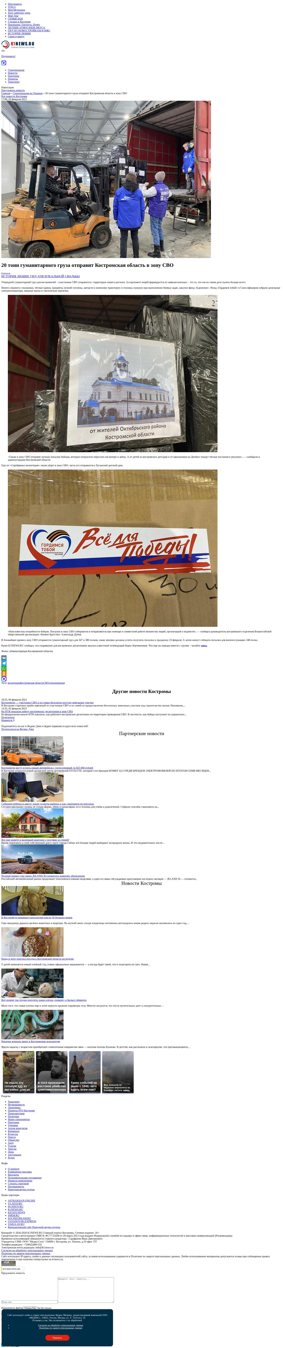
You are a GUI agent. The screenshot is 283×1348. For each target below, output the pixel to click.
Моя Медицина (16, 10)
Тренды (12, 1148)
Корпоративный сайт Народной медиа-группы (34, 1227)
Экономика (14, 1107)
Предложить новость (13, 90)
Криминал (13, 1131)
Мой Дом (13, 15)
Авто (11, 1143)
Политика (13, 1116)
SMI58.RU (13, 1215)
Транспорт (14, 81)
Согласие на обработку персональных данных (27, 1250)
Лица (11, 1151)
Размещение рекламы (20, 1171)
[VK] (141, 658)
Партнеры (13, 76)
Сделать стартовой (18, 1183)
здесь (204, 645)
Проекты (13, 78)
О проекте (13, 1168)
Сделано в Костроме (19, 21)
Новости (13, 73)
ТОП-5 (12, 7)
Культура (13, 1134)
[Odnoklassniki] (141, 673)
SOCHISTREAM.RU (19, 1218)
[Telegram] (141, 663)
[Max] (141, 679)
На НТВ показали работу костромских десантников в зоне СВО (37, 711)
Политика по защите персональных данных (25, 1253)
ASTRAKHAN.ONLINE (21, 1200)
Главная (5, 93)
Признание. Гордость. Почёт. (24, 24)
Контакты (13, 1174)
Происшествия (16, 1113)
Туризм (12, 1146)
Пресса (12, 1137)
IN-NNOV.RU (15, 1206)
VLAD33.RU (15, 1203)
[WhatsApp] (141, 668)
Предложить (15, 4)
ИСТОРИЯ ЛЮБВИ (19, 33)
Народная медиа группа (21, 1189)
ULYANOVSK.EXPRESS (22, 1221)
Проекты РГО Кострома (21, 1110)
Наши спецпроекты (19, 1119)
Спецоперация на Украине (28, 93)
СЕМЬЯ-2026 (15, 18)
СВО (46, 683)
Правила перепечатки (20, 1180)
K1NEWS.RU (15, 1209)
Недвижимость (16, 1104)
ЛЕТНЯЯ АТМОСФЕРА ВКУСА (26, 27)
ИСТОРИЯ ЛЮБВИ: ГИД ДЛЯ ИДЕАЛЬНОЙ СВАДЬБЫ (40, 276)
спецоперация (57, 683)
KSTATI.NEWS (16, 1212)
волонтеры (14, 683)
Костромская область (31, 683)
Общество (13, 1140)
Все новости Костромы (14, 96)
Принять (57, 1337)
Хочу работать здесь (19, 12)
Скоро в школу (16, 36)
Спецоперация (16, 70)
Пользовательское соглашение (25, 1177)
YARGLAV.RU (16, 1224)
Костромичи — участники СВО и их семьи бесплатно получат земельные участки (47, 702)
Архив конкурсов (18, 1128)
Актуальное (14, 1154)
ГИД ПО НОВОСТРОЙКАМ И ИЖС (29, 30)
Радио (11, 1157)
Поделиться (7, 717)
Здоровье (13, 1125)
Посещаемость (16, 1186)
